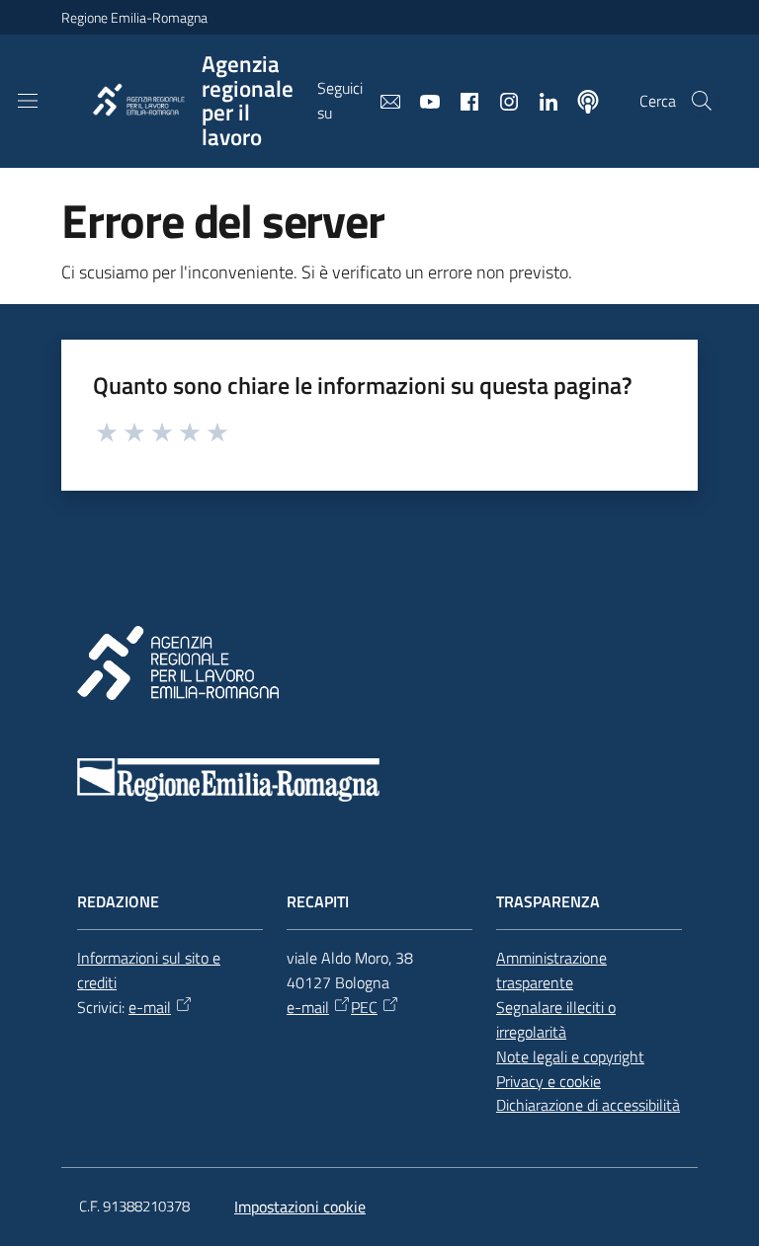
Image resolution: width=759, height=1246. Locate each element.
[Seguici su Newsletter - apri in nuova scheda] (382, 100)
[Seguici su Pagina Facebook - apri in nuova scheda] (461, 100)
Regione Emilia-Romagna (134, 17)
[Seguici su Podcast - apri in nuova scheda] (580, 100)
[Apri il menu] (28, 101)
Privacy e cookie (548, 1081)
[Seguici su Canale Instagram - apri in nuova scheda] (501, 100)
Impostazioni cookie (300, 1206)
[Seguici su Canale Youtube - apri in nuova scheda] (422, 100)
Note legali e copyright (570, 1056)
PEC (364, 1007)
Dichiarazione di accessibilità (588, 1105)
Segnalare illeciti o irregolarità (556, 1019)
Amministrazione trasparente (551, 970)
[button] (701, 100)
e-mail (149, 1007)
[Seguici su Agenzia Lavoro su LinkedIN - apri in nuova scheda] (540, 100)
